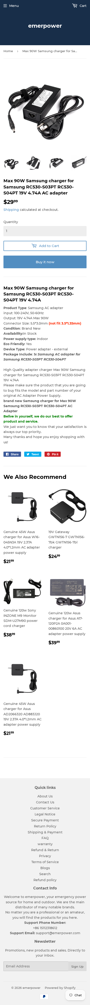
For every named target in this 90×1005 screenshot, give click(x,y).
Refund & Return (45, 850)
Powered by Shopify (60, 988)
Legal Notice (45, 814)
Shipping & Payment (45, 832)
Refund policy (45, 880)
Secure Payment (45, 820)
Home (8, 51)
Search (45, 874)
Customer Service (45, 808)
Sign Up (77, 966)
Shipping (11, 210)
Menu (14, 6)
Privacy (45, 856)
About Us (45, 796)
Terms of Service (45, 862)
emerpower (45, 25)
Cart (83, 6)
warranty (45, 844)
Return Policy (45, 826)
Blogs (45, 868)
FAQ (45, 838)
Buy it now (45, 262)
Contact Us (45, 802)
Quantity (10, 222)
